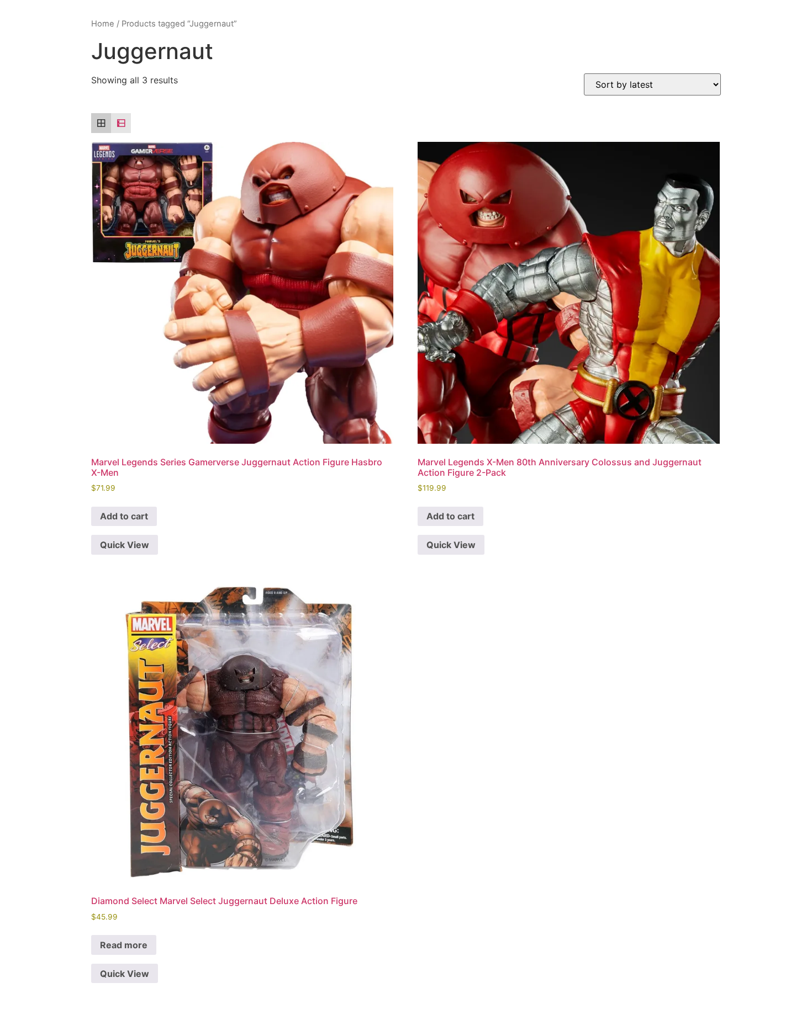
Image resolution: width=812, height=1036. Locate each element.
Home (102, 24)
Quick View (124, 544)
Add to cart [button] (124, 516)
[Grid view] (101, 123)
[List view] (121, 123)
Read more (123, 944)
